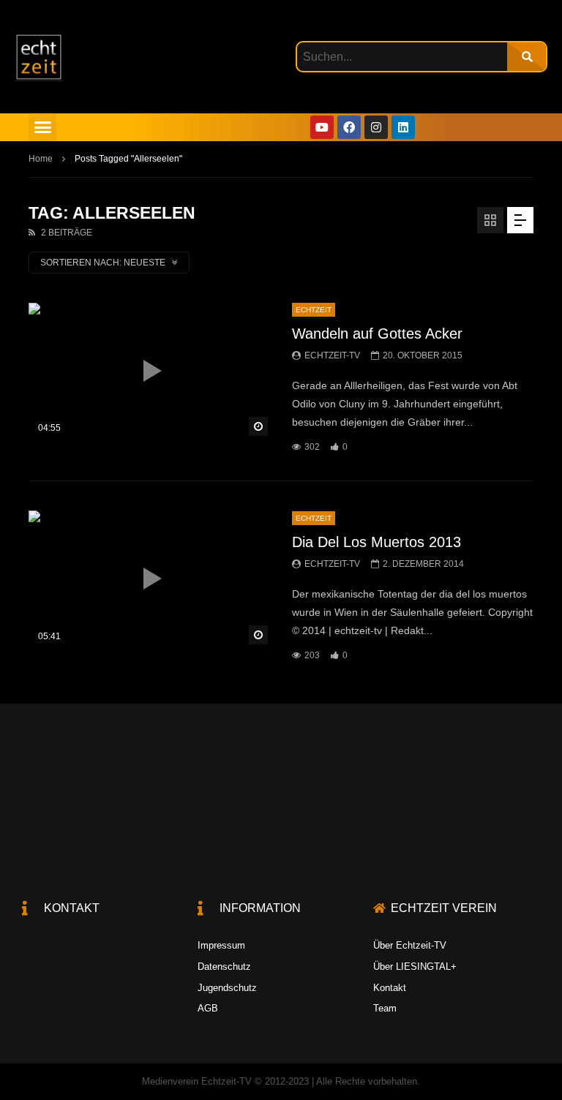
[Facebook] (349, 127)
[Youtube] (322, 127)
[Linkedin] (403, 127)
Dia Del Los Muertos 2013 (376, 542)
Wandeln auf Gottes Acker (377, 333)
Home (41, 159)
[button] (42, 127)
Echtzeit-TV (332, 355)
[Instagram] (376, 127)
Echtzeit (313, 310)
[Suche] (526, 56)
